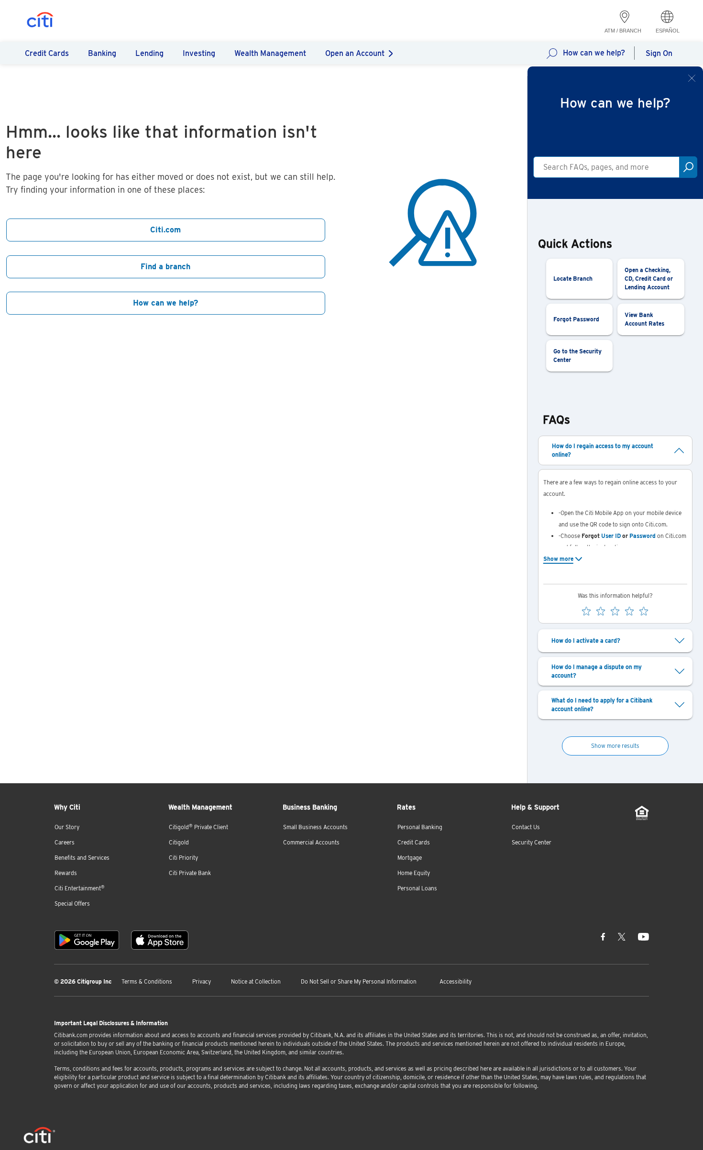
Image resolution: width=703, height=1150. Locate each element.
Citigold (179, 842)
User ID (611, 535)
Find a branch (165, 266)
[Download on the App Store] (159, 940)
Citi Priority (183, 857)
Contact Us (526, 827)
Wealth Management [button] (270, 53)
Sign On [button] (659, 53)
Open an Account (354, 53)
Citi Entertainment (80, 888)
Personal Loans (417, 888)
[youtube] (643, 936)
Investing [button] (199, 53)
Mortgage (409, 857)
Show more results (615, 745)
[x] (621, 936)
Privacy (201, 981)
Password (642, 535)
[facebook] (603, 936)
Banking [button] (102, 53)
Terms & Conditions (146, 981)
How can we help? (594, 52)
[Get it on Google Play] (87, 940)
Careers (65, 842)
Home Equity (413, 872)
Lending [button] (149, 53)
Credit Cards (413, 842)
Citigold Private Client (198, 827)
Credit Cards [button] (47, 53)
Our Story (67, 827)
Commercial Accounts (311, 842)
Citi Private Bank (190, 872)
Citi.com (165, 229)
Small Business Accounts (315, 827)
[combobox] (606, 167)
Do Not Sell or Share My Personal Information (359, 981)
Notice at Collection (256, 981)
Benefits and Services (82, 857)
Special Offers (72, 903)
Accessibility (455, 981)
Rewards (66, 872)
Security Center (531, 842)
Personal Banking (419, 827)
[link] (579, 279)
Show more (558, 558)
